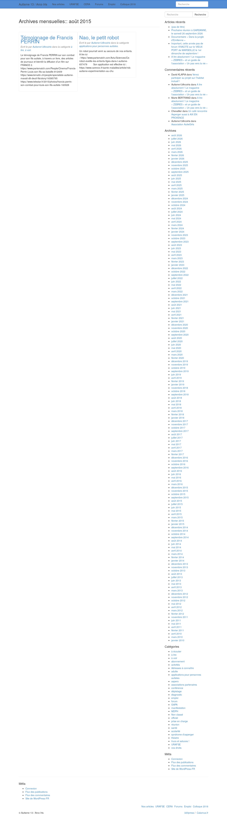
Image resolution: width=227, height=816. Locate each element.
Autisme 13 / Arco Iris (33, 4)
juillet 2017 (177, 437)
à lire (173, 654)
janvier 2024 (177, 231)
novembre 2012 (179, 597)
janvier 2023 (177, 264)
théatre (175, 737)
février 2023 (177, 261)
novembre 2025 (179, 165)
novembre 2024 (179, 201)
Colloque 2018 (128, 4)
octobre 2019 (178, 367)
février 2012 (177, 613)
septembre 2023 (180, 241)
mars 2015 (177, 517)
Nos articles (58, 4)
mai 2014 (176, 547)
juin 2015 (176, 507)
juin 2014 (176, 544)
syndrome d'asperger (182, 734)
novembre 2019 (179, 364)
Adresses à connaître (182, 668)
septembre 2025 (180, 171)
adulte (174, 671)
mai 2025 (176, 181)
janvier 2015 (177, 524)
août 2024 (176, 208)
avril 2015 (176, 514)
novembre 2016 (179, 460)
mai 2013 (176, 583)
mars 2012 (177, 610)
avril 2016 (176, 480)
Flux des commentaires (183, 765)
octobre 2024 (178, 205)
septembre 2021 (180, 301)
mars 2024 (177, 225)
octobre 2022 (178, 271)
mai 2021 (176, 311)
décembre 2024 (179, 198)
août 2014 (176, 540)
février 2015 (177, 520)
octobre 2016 (178, 464)
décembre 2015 (179, 487)
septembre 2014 (180, 537)
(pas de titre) (178, 26)
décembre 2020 (179, 324)
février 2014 (177, 557)
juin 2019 (176, 374)
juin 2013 (176, 580)
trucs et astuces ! (180, 741)
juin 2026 (176, 142)
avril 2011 (176, 627)
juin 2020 (176, 344)
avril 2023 (176, 254)
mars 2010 (177, 637)
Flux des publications (182, 762)
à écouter (176, 651)
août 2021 (176, 304)
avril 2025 (176, 185)
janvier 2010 (177, 640)
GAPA (174, 704)
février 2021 (177, 318)
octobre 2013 (178, 570)
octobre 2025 (178, 168)
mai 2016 (176, 477)
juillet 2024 (177, 211)
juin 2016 (176, 474)
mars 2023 (177, 258)
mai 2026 (176, 145)
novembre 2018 (179, 387)
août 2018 (176, 397)
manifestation (178, 708)
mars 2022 (177, 291)
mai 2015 (176, 510)
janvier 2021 (177, 321)
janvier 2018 (177, 417)
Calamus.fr (202, 812)
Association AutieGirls (182, 124)
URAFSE (74, 4)
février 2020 (177, 357)
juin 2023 (176, 248)
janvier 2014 (177, 560)
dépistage (176, 691)
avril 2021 (176, 314)
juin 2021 (176, 308)
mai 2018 (176, 404)
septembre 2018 (180, 394)
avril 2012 (176, 607)
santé (174, 727)
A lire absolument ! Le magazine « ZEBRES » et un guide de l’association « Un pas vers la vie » (189, 60)
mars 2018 (177, 411)
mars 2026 (177, 151)
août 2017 (176, 434)
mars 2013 (177, 590)
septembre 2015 (180, 497)
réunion (175, 724)
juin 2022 (176, 281)
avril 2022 (176, 288)
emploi (174, 698)
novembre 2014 (179, 530)
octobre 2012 (178, 600)
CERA (87, 4)
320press (189, 812)
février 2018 (177, 414)
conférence (177, 688)
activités (175, 664)
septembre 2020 (180, 334)
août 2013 (176, 573)
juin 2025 (176, 178)
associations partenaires (184, 684)
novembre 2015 (179, 490)
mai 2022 (176, 284)
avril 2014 (176, 550)
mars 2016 (177, 484)
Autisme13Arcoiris (42, 46)
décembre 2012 (179, 593)
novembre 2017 (179, 424)
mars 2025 (177, 188)
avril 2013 (176, 587)
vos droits (176, 747)
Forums (99, 4)
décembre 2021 (179, 294)
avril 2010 (176, 633)
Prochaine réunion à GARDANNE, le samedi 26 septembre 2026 (189, 31)
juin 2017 (176, 441)
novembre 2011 (179, 617)
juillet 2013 (177, 577)
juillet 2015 (177, 504)
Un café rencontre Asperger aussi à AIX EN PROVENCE (189, 114)
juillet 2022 (177, 278)
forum (174, 701)
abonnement (178, 661)
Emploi (111, 4)
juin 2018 (176, 401)
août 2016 (176, 470)
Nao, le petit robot (99, 37)
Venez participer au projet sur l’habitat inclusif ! (187, 78)
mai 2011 (176, 623)
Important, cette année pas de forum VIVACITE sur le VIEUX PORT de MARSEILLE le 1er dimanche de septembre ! (187, 48)
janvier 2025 (177, 195)
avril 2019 (176, 377)
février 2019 (177, 381)
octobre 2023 (178, 238)
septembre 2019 (180, 371)
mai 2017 (176, 444)
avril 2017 (176, 447)
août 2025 (176, 175)
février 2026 (177, 155)
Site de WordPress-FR (183, 768)
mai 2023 (176, 251)
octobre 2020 (178, 331)
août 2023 (176, 245)
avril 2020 (176, 351)
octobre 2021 (178, 298)
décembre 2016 (179, 457)
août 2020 (176, 338)
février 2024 (177, 228)
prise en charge (179, 721)
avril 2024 (176, 221)
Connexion (177, 759)
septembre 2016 (180, 467)
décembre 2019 (179, 361)
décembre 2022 (179, 268)
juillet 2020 (177, 341)
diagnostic (176, 694)
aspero (175, 681)
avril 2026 (176, 148)
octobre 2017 (178, 427)
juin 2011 (176, 620)
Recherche (200, 14)
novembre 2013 (179, 567)
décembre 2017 (179, 421)
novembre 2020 (179, 328)
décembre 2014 (179, 527)
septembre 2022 (180, 274)
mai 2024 (176, 218)
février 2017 (177, 454)
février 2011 (177, 630)
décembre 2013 (179, 563)
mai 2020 (176, 348)
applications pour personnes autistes (98, 46)
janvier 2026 (177, 158)
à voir (28, 50)
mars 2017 (177, 451)
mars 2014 (177, 554)
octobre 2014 (178, 534)
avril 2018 (176, 407)
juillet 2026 (177, 138)
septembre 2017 (180, 431)
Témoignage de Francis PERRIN (47, 39)
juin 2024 (176, 215)
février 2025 (177, 191)
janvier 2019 (177, 384)
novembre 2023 (179, 235)
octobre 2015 (178, 494)
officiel (174, 717)
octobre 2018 (178, 391)
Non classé (177, 714)
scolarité (175, 731)
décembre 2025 (179, 161)
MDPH (174, 711)
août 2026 (176, 135)
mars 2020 (177, 354)
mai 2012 (176, 603)
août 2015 (176, 500)
